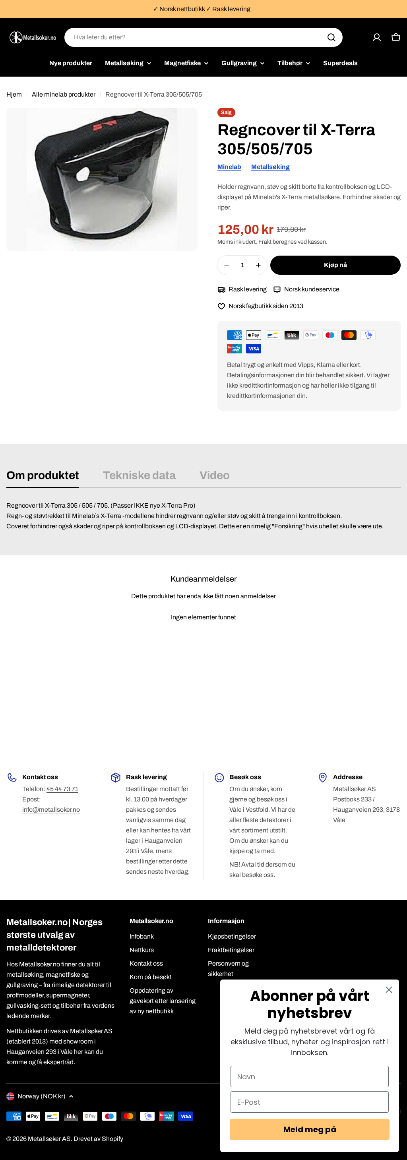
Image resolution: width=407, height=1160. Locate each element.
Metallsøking (270, 166)
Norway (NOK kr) (41, 1096)
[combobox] (203, 37)
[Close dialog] (389, 990)
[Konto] (377, 37)
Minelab (229, 166)
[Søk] (331, 37)
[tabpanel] (203, 516)
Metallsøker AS (49, 1138)
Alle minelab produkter (63, 94)
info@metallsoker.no (51, 809)
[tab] (42, 478)
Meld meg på (309, 1129)
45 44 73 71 (62, 789)
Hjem (14, 94)
